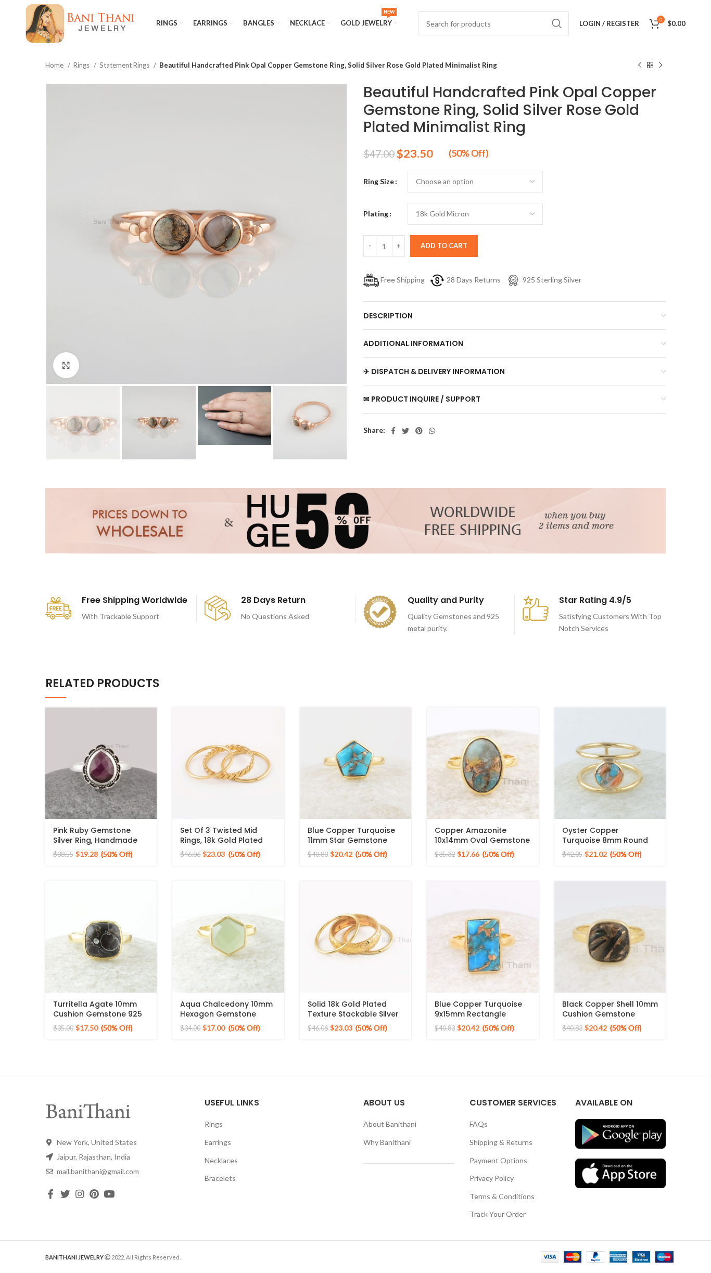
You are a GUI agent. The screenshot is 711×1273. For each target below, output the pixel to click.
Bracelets (220, 1178)
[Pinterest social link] (419, 431)
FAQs (478, 1124)
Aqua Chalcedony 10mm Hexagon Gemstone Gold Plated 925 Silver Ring (226, 1019)
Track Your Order (497, 1214)
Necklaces (221, 1160)
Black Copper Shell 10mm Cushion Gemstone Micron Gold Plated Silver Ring (610, 1019)
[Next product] (660, 65)
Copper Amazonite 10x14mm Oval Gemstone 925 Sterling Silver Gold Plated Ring (482, 845)
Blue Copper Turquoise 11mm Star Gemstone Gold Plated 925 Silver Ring (351, 845)
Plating (375, 213)
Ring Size (378, 181)
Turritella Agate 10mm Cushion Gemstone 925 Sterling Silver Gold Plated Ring (97, 1019)
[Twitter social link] (405, 431)
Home (55, 65)
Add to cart (444, 245)
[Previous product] (639, 65)
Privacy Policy (491, 1178)
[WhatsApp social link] (432, 431)
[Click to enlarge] (66, 365)
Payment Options (498, 1160)
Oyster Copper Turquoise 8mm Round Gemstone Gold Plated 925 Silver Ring (606, 845)
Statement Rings (125, 65)
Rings (82, 65)
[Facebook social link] (393, 431)
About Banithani (389, 1124)
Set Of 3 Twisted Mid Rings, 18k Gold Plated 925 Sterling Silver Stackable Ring (221, 845)
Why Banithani (387, 1142)
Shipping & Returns (500, 1142)
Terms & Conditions (502, 1196)
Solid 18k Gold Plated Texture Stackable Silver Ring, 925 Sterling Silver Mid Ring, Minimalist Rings (355, 1019)
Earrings (218, 1142)
